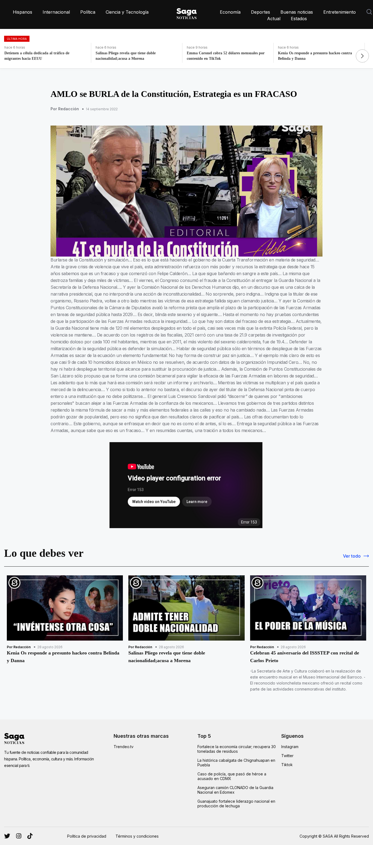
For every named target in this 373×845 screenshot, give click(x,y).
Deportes (260, 12)
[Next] (362, 56)
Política (87, 12)
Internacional (56, 12)
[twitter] (18, 836)
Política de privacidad (86, 836)
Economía (230, 12)
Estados (299, 18)
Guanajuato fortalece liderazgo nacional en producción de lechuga (236, 803)
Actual (273, 18)
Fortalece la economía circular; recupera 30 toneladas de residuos (236, 749)
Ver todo (352, 556)
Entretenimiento (339, 12)
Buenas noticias (296, 12)
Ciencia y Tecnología (127, 12)
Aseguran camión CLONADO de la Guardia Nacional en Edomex (235, 790)
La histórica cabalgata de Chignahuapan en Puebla (236, 762)
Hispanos (22, 12)
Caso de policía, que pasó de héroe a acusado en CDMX (231, 776)
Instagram (289, 746)
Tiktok (287, 764)
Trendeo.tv (124, 746)
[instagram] (7, 836)
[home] (186, 12)
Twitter (287, 755)
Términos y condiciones (137, 836)
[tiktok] (29, 836)
